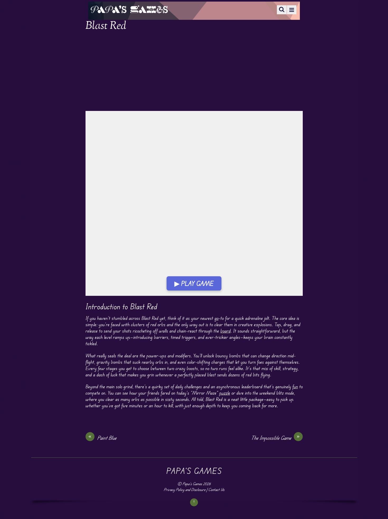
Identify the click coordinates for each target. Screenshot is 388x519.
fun (295, 386)
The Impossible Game (275, 437)
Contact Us (216, 489)
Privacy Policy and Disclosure (184, 489)
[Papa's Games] (129, 10)
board (225, 331)
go (217, 318)
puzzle (224, 393)
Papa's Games (192, 483)
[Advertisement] (194, 72)
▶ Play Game (194, 283)
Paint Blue (102, 437)
